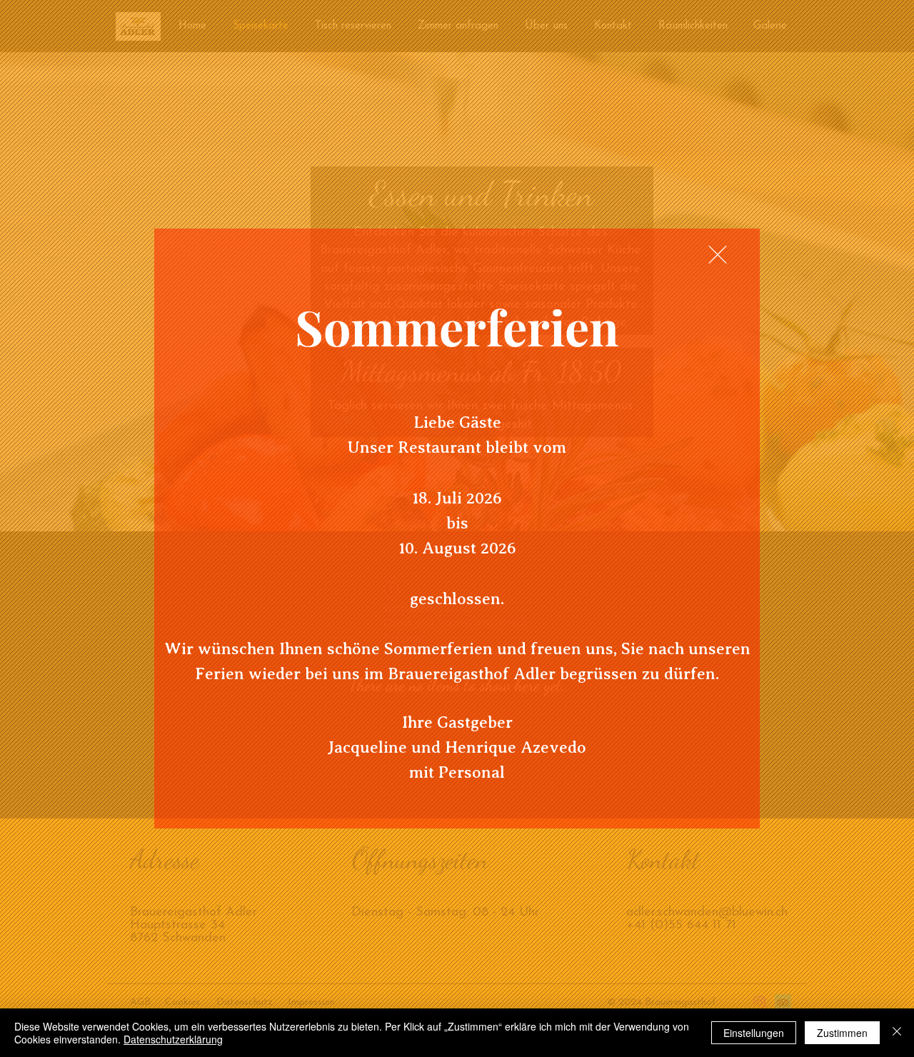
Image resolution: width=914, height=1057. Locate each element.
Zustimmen (842, 1033)
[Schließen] (896, 1033)
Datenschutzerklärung (173, 1039)
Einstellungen (753, 1033)
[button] (717, 255)
